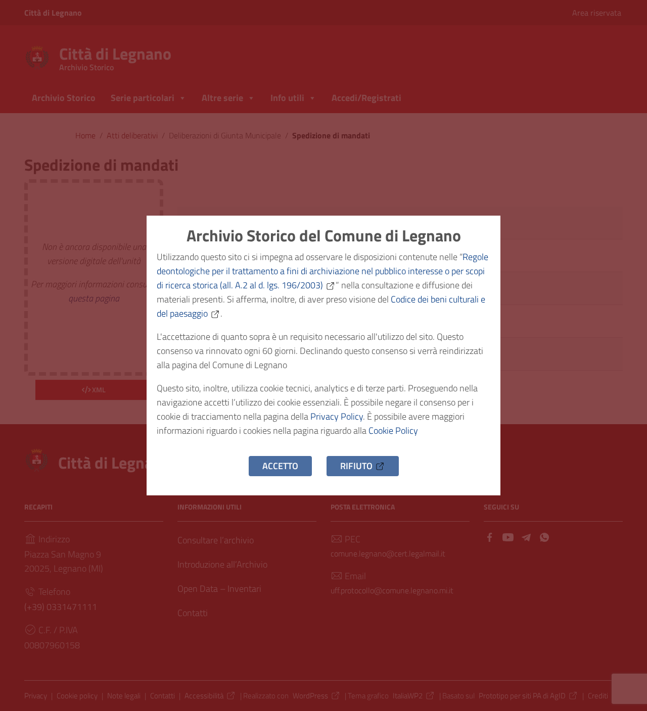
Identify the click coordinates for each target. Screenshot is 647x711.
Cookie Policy (393, 430)
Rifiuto (356, 466)
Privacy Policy (336, 416)
